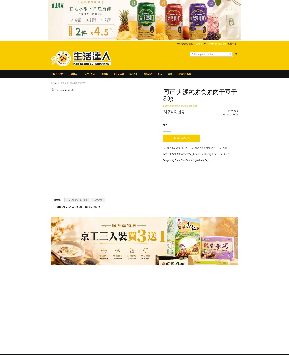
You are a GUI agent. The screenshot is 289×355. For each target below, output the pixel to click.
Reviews (98, 199)
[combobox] (211, 54)
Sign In (199, 43)
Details (57, 199)
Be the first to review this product (180, 105)
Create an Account (216, 43)
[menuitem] (57, 74)
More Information (77, 199)
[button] (233, 44)
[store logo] (81, 58)
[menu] (144, 74)
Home (53, 83)
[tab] (58, 200)
